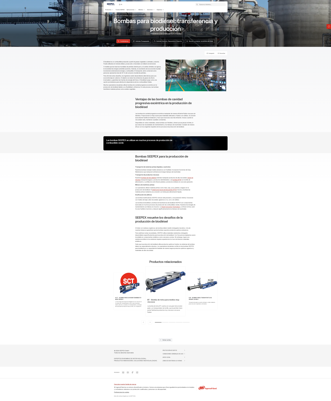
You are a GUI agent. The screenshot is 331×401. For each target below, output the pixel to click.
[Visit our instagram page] (137, 372)
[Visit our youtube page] (127, 372)
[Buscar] (197, 4)
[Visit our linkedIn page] (123, 372)
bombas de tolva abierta (148, 178)
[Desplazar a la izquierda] (143, 322)
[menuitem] (109, 10)
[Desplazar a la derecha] (150, 322)
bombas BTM (177, 180)
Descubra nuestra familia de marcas (125, 384)
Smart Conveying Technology (170, 207)
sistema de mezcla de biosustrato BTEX (164, 190)
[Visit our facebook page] (132, 372)
